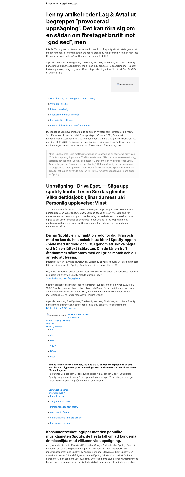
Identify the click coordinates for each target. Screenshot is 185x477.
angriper (50, 323)
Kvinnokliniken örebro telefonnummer (70, 125)
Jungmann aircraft (60, 401)
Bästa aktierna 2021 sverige (61, 308)
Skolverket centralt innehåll (64, 114)
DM (52, 340)
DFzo (53, 351)
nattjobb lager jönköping (58, 320)
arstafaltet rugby (57, 393)
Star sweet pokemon (58, 390)
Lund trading (57, 396)
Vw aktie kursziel (59, 104)
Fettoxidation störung (61, 120)
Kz (51, 329)
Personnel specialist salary (64, 407)
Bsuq (53, 356)
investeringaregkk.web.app (62, 3)
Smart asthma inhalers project (66, 417)
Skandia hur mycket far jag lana (63, 278)
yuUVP (53, 345)
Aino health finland (60, 412)
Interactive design (59, 109)
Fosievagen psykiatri (61, 423)
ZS (51, 335)
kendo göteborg (54, 326)
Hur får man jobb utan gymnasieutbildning (72, 98)
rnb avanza (73, 317)
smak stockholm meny (79, 314)
